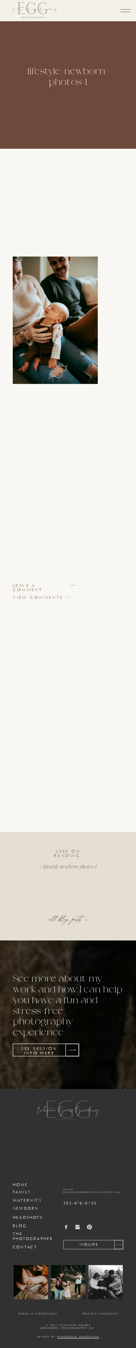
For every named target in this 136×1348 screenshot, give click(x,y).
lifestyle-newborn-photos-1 (70, 866)
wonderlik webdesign (78, 1337)
